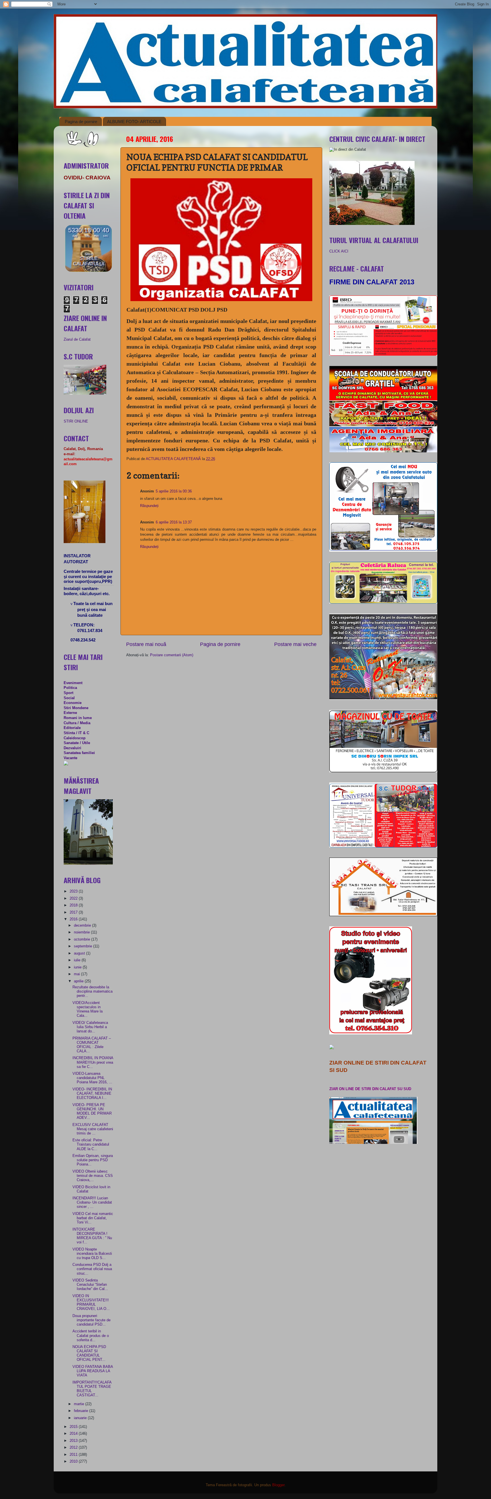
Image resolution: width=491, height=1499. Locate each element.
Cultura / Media (77, 723)
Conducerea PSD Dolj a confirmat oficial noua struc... (92, 1269)
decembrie (83, 925)
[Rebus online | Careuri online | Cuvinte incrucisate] (66, 764)
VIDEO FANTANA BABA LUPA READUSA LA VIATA (92, 1371)
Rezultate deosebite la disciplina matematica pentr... (92, 991)
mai (77, 974)
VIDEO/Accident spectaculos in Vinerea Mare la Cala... (87, 1009)
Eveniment (73, 683)
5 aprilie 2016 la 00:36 (174, 491)
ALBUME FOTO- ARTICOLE (134, 121)
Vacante (70, 758)
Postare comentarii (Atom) (171, 655)
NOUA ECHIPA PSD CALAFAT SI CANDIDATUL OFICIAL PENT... (89, 1353)
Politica (70, 688)
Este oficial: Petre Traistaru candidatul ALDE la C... (90, 1144)
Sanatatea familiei (79, 753)
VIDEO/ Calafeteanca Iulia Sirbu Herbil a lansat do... (90, 1027)
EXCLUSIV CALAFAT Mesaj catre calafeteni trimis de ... (92, 1129)
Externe (70, 713)
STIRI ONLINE (76, 421)
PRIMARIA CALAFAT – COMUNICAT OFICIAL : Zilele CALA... (91, 1044)
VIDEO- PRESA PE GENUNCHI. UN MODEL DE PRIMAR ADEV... (92, 1111)
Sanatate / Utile (77, 743)
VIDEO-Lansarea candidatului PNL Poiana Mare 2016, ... (92, 1078)
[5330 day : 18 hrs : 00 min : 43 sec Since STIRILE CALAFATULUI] (88, 271)
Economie (73, 703)
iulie (78, 960)
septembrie (83, 946)
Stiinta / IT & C (76, 733)
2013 (74, 1441)
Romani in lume (78, 718)
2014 (74, 1434)
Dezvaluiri (72, 748)
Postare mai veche (295, 644)
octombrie (82, 939)
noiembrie (82, 932)
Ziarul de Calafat (77, 339)
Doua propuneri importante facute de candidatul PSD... (91, 1320)
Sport (68, 693)
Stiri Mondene (76, 708)
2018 (74, 905)
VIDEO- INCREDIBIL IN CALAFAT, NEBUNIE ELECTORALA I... (92, 1093)
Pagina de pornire (81, 121)
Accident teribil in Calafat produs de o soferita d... (90, 1335)
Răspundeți (149, 506)
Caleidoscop (75, 738)
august (80, 953)
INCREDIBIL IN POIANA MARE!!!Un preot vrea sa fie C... (92, 1062)
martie (79, 1404)
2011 (74, 1455)
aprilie (79, 981)
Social (69, 698)
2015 (74, 1427)
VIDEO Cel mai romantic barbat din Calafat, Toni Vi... (92, 1218)
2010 (74, 1461)
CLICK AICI (338, 251)
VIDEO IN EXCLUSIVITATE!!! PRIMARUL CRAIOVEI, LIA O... (91, 1302)
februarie (81, 1411)
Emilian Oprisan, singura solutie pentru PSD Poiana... (92, 1160)
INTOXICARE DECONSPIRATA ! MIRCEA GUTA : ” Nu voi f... (92, 1235)
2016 (74, 919)
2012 (74, 1448)
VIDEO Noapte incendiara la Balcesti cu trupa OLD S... (92, 1253)
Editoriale (72, 728)
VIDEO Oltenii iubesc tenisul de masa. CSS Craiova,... (92, 1175)
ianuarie (81, 1418)
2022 (74, 898)
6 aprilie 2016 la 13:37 (174, 522)
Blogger (278, 1485)
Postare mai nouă (146, 644)
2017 (74, 912)
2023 (74, 891)
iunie (78, 967)
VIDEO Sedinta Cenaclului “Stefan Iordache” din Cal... (90, 1284)
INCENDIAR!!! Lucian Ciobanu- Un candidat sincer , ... (92, 1202)
